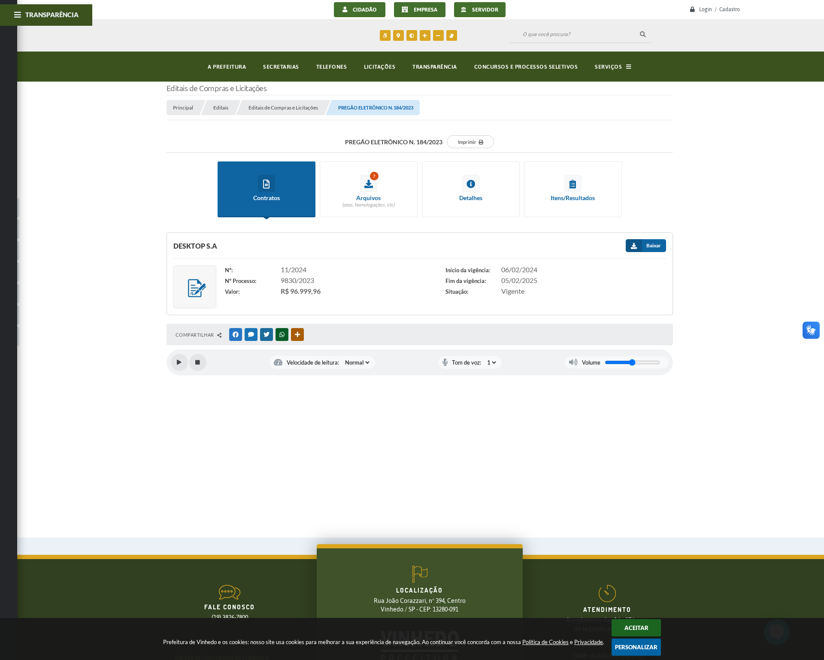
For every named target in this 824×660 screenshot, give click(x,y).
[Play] (179, 362)
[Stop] (197, 362)
